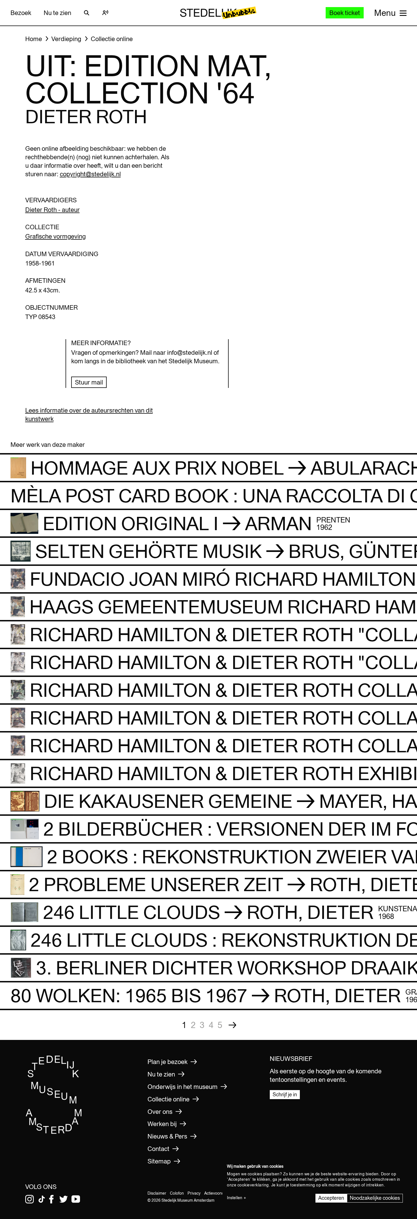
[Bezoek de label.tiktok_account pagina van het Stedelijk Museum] (41, 1199)
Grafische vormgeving (55, 236)
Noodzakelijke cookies (375, 1198)
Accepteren (331, 1198)
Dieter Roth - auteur (52, 209)
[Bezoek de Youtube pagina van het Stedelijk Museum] (75, 1199)
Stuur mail (89, 382)
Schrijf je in (285, 1094)
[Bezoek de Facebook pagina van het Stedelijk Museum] (51, 1199)
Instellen (234, 1197)
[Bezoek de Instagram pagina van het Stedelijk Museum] (29, 1199)
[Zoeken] (87, 13)
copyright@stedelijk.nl (90, 174)
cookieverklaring (253, 1185)
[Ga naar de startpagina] (54, 1132)
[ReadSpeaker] (105, 13)
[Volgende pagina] (232, 1025)
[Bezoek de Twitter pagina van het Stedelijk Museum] (63, 1199)
